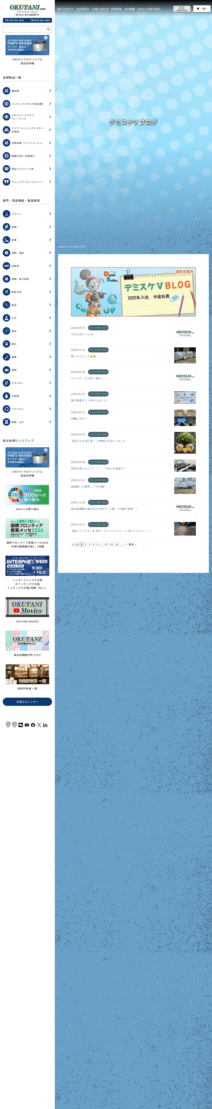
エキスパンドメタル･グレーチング (23, 116)
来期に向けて (79, 418)
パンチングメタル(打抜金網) (27, 104)
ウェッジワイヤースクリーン (27, 182)
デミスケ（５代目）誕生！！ (89, 378)
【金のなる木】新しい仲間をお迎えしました (98, 441)
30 (117, 544)
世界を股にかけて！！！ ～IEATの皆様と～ (98, 468)
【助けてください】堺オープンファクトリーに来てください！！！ (112, 531)
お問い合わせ (100, 9)
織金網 (15, 91)
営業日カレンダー (27, 702)
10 (106, 544)
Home (61, 246)
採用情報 (116, 9)
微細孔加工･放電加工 (23, 156)
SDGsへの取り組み (149, 9)
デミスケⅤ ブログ (98, 327)
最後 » (132, 544)
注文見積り (83, 9)
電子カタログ (65, 9)
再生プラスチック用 (23, 169)
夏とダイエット (80, 356)
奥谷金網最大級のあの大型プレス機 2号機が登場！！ (104, 509)
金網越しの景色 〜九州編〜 (89, 486)
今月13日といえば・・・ (86, 334)
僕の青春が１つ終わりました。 (90, 400)
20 (111, 544)
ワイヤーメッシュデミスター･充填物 (28, 129)
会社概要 (129, 9)
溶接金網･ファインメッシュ (27, 143)
